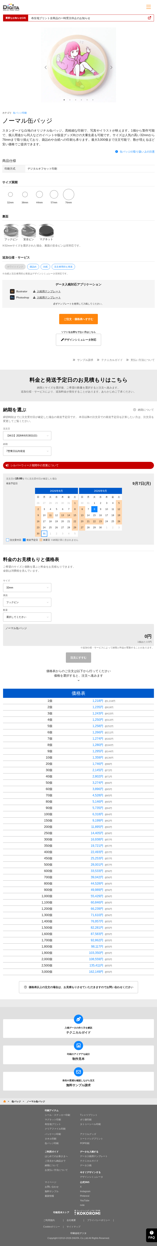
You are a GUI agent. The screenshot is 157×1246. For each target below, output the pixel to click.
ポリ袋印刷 (86, 1119)
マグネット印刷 (53, 1119)
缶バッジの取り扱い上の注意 (137, 151)
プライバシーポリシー (98, 1220)
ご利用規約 (49, 1220)
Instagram (85, 1191)
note (82, 1205)
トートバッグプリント (91, 1138)
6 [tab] (93, 100)
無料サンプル (52, 1191)
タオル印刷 (50, 1138)
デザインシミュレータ (91, 1177)
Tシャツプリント (88, 1115)
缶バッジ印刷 (20, 113)
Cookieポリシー (51, 1226)
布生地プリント (53, 1124)
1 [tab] (64, 100)
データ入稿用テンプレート (94, 1156)
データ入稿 (86, 1165)
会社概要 (71, 1220)
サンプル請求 (85, 359)
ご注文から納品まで (55, 1161)
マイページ (50, 1182)
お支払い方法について (56, 1170)
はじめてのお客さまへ (56, 1156)
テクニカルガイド (112, 359)
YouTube (84, 1200)
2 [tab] (70, 100)
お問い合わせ (52, 1186)
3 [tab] (76, 100)
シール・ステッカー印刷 (57, 1115)
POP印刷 (84, 1143)
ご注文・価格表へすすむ (78, 319)
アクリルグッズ (88, 1134)
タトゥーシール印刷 (90, 1124)
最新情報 (49, 1196)
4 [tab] (81, 100)
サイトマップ (73, 1226)
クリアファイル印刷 (55, 1128)
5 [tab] (87, 100)
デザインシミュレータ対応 (80, 339)
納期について (146, 409)
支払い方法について (143, 359)
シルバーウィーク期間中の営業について (34, 465)
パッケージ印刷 (53, 1134)
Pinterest (84, 1196)
